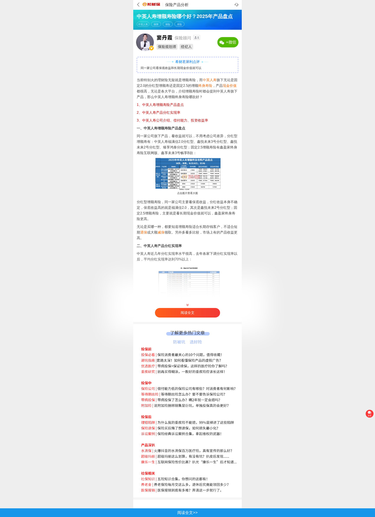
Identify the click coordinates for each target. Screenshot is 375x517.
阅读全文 (187, 312)
